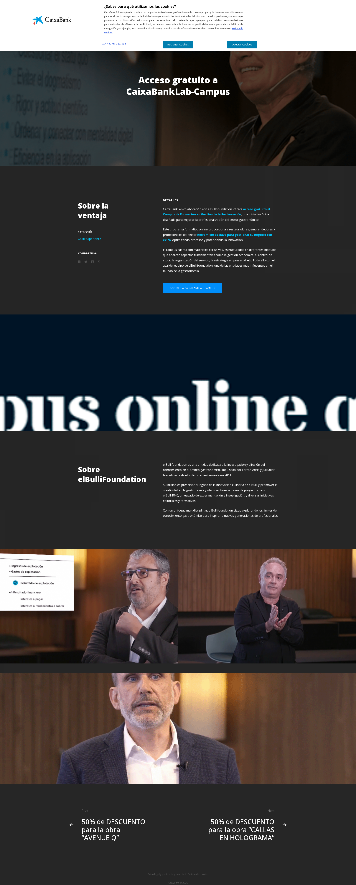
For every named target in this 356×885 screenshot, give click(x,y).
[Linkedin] (92, 261)
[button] (192, 288)
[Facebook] (79, 261)
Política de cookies (198, 874)
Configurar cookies (114, 43)
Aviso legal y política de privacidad (167, 874)
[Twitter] (86, 261)
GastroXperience (89, 239)
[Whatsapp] (99, 261)
